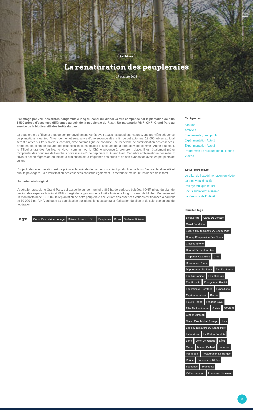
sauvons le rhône (209, 360)
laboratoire (192, 334)
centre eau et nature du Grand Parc (207, 230)
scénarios (192, 366)
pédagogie (192, 353)
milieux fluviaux (77, 219)
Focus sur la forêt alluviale (202, 191)
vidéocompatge (195, 373)
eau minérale (216, 275)
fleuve (214, 295)
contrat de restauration (200, 250)
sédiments (208, 366)
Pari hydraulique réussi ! (201, 186)
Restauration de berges (216, 353)
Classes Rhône (195, 243)
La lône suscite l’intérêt (200, 196)
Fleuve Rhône (194, 301)
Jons (224, 321)
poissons (224, 347)
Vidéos (189, 156)
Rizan (117, 219)
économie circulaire (220, 373)
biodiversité (192, 217)
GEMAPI (229, 308)
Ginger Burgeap (195, 314)
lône (189, 340)
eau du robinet (195, 275)
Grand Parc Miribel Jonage (49, 219)
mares (189, 347)
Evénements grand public (201, 135)
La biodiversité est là (198, 180)
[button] (245, 15)
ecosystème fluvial (215, 282)
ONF (92, 219)
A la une (190, 124)
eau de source (225, 269)
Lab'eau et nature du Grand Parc (206, 327)
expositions (223, 288)
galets (216, 308)
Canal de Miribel (195, 224)
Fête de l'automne (197, 308)
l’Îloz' (222, 340)
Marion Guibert (206, 347)
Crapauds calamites (198, 256)
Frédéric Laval (214, 301)
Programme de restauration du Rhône (209, 150)
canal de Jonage (213, 217)
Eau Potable (193, 282)
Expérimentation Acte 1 (200, 140)
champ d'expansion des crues (204, 237)
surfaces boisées (134, 219)
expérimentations (196, 295)
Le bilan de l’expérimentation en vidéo (210, 175)
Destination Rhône (197, 262)
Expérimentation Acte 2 (200, 145)
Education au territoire (199, 288)
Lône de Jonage (205, 340)
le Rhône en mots (214, 334)
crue (216, 256)
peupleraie (104, 219)
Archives (126, 56)
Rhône (190, 360)
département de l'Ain (199, 269)
